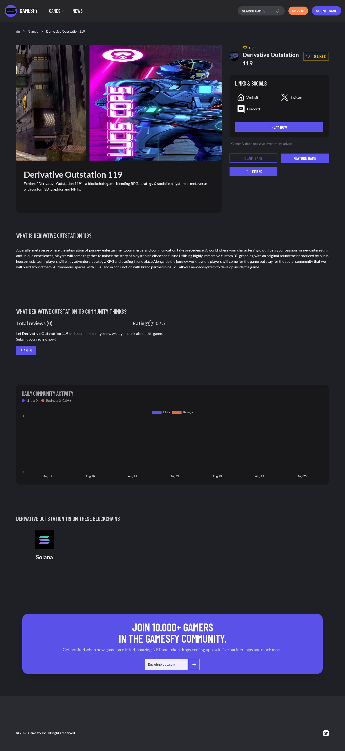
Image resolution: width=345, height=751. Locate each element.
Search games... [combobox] (255, 10)
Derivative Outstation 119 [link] (65, 31)
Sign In (26, 350)
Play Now (279, 127)
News (78, 11)
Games (54, 11)
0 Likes (320, 56)
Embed (257, 171)
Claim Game (253, 158)
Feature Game (305, 158)
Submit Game (326, 10)
